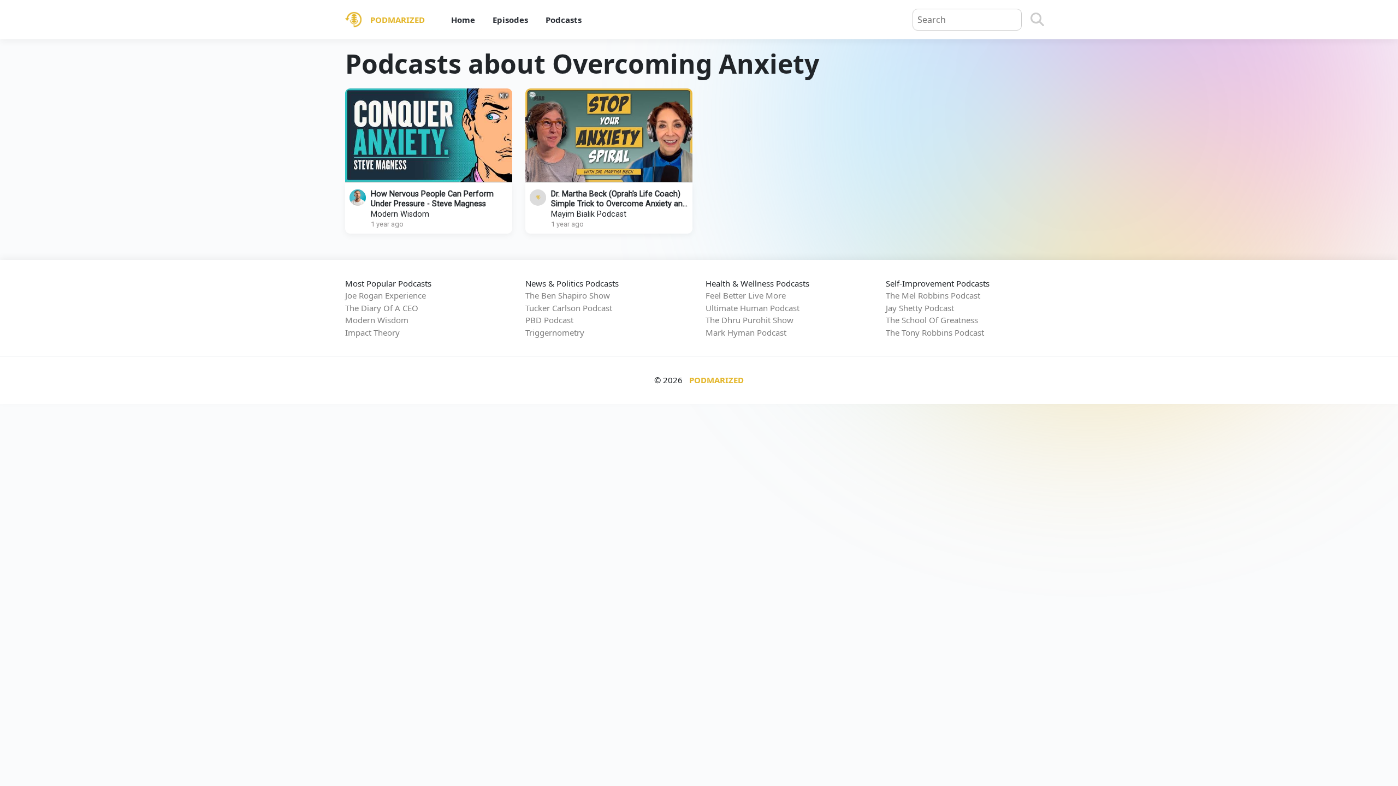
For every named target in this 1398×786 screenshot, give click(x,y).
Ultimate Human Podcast (752, 307)
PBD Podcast (549, 319)
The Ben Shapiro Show (567, 295)
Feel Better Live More (746, 295)
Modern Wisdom (400, 214)
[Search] (1037, 19)
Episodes (510, 19)
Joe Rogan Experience (385, 295)
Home (463, 19)
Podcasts (564, 19)
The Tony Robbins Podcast (935, 332)
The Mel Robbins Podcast (933, 295)
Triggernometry (554, 332)
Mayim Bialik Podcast (588, 214)
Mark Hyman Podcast (746, 332)
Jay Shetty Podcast (920, 307)
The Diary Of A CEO (381, 307)
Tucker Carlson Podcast (568, 307)
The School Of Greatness (932, 319)
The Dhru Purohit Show (749, 319)
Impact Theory (372, 332)
